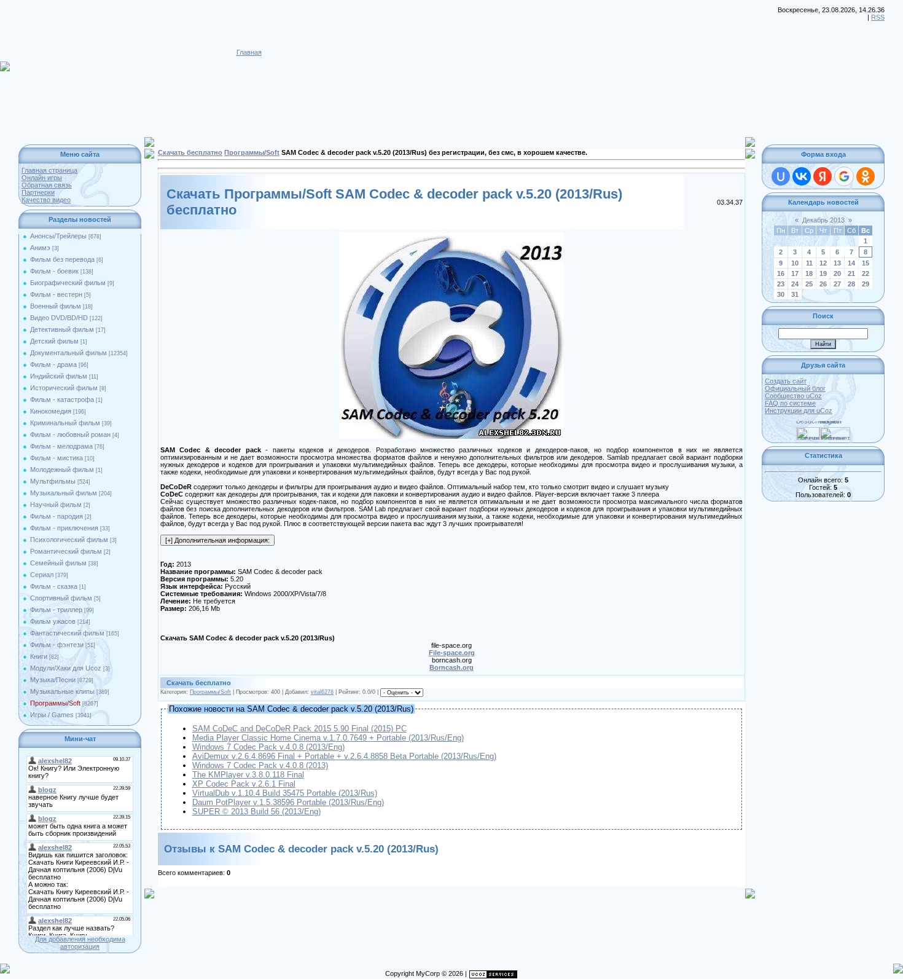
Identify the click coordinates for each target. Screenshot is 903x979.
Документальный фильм (68, 352)
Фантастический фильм (67, 633)
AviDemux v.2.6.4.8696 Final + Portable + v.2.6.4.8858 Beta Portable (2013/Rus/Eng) (344, 756)
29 (865, 284)
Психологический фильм (69, 539)
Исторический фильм (64, 387)
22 (865, 273)
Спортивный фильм (61, 598)
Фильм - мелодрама (61, 446)
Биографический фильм (68, 282)
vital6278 (322, 692)
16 (780, 273)
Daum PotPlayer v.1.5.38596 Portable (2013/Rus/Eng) (288, 802)
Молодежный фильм (62, 469)
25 (809, 284)
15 (865, 263)
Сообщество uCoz (793, 395)
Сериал (41, 574)
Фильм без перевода (62, 259)
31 (795, 294)
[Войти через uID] (781, 176)
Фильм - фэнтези (57, 644)
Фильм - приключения (64, 528)
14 (851, 263)
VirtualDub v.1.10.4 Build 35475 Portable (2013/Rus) (284, 793)
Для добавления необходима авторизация (80, 942)
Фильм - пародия (56, 516)
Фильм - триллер (56, 609)
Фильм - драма (53, 364)
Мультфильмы (53, 481)
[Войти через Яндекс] (822, 176)
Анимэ (40, 247)
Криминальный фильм (65, 423)
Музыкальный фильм (63, 493)
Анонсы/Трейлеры (58, 236)
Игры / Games (52, 714)
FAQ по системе (790, 403)
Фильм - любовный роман (70, 434)
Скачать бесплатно (190, 152)
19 (823, 273)
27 (837, 284)
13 (837, 263)
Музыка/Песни (53, 679)
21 (851, 273)
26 (823, 284)
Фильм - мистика (56, 458)
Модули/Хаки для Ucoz (65, 668)
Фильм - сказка (53, 586)
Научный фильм (56, 504)
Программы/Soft (55, 703)
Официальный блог (795, 388)
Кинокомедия (50, 411)
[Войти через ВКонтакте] (801, 176)
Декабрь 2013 (823, 220)
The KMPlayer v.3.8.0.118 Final (248, 774)
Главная (249, 52)
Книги (38, 656)
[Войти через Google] (844, 176)
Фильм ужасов (53, 621)
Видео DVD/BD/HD (59, 317)
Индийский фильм (58, 376)
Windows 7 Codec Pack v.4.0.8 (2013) (260, 765)
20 (837, 273)
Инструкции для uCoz (798, 410)
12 (823, 263)
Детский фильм (54, 341)
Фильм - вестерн (56, 294)
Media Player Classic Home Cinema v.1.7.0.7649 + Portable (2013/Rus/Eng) (328, 737)
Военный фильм (55, 306)
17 (795, 273)
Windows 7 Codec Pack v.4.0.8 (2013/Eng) (268, 747)
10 (795, 263)
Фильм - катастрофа (62, 399)
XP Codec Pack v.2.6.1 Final (243, 783)
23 (780, 284)
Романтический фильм (66, 551)
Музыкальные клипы (62, 691)
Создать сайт (786, 381)
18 (809, 273)
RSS (878, 17)
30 (780, 294)
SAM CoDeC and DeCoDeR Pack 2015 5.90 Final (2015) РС (299, 728)
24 (795, 284)
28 (851, 284)
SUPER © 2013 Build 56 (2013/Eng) (256, 811)
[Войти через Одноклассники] (865, 176)
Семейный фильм (58, 563)
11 (809, 263)
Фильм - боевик (54, 271)
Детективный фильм (62, 329)
